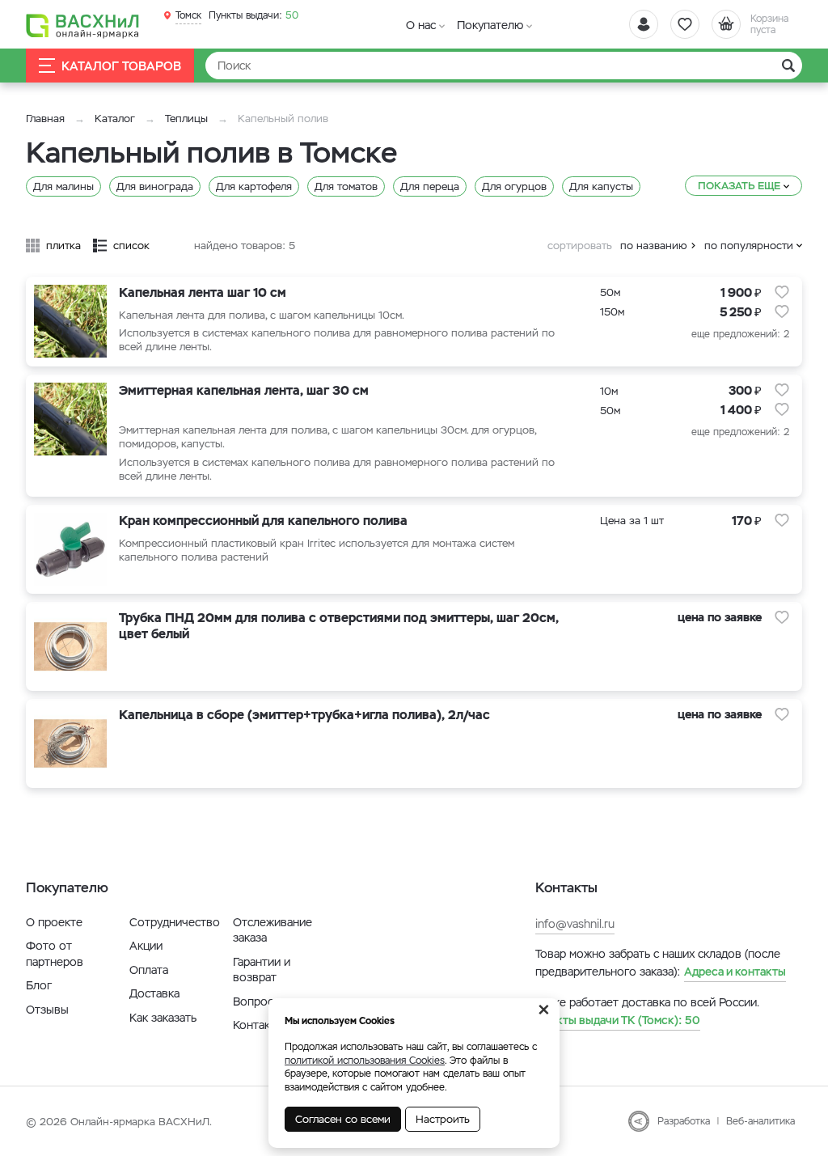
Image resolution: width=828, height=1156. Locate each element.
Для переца (429, 186)
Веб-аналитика (760, 1121)
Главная (45, 118)
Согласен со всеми (343, 1119)
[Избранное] (684, 24)
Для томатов (346, 186)
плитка (63, 245)
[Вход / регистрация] (643, 24)
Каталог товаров (121, 66)
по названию (653, 245)
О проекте (54, 922)
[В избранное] (782, 292)
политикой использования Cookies (365, 1060)
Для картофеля (254, 186)
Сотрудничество (174, 922)
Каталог (115, 118)
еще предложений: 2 (740, 334)
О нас (421, 25)
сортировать (579, 245)
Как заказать (162, 1017)
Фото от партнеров (54, 953)
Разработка (683, 1121)
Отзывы (47, 1009)
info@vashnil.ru (575, 924)
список (131, 245)
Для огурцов (514, 186)
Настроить (443, 1119)
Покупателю (490, 25)
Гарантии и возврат (261, 970)
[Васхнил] (82, 25)
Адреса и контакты (735, 971)
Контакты (258, 1025)
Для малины (63, 186)
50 (253, 15)
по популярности (748, 245)
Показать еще (739, 186)
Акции (146, 945)
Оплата (148, 970)
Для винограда (154, 186)
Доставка (154, 993)
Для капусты (601, 186)
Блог (39, 985)
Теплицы (188, 118)
